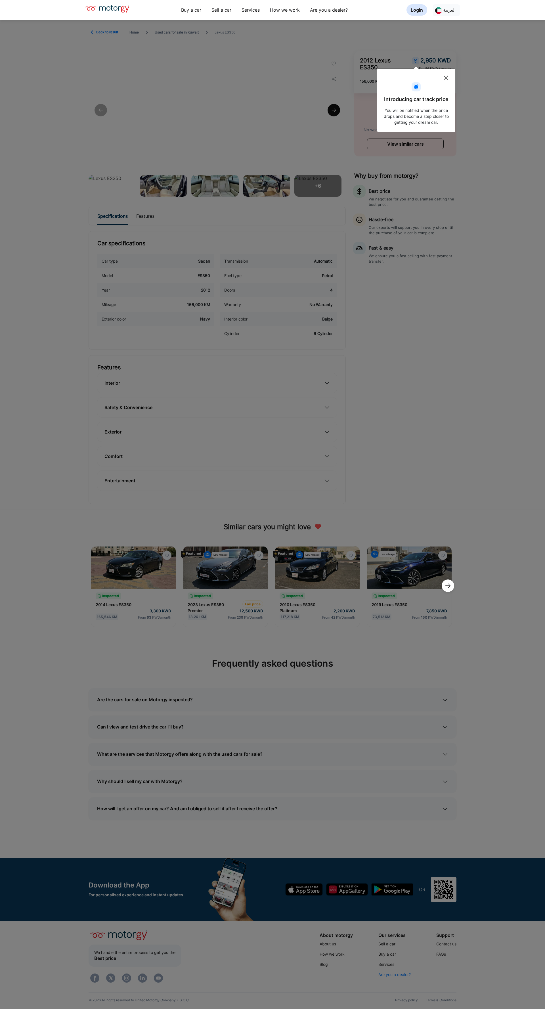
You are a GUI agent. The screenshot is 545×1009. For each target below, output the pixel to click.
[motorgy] (107, 8)
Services (251, 10)
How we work (285, 10)
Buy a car (191, 10)
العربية (449, 10)
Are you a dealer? (329, 10)
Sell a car (221, 10)
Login (417, 10)
